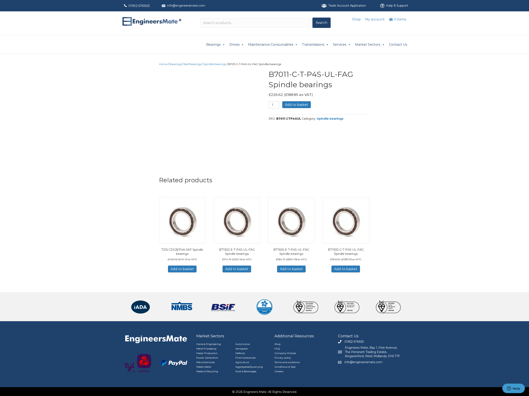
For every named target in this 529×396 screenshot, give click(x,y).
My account (375, 19)
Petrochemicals (205, 362)
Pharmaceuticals (245, 357)
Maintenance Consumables (270, 45)
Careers (278, 371)
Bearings (213, 45)
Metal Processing (206, 348)
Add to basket (296, 105)
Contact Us (398, 45)
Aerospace (241, 348)
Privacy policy (282, 357)
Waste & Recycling (207, 371)
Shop (356, 19)
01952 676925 (139, 6)
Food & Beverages (245, 371)
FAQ (277, 348)
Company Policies (285, 353)
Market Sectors (367, 45)
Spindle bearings (214, 64)
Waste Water (203, 366)
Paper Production (207, 353)
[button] (321, 23)
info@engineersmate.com (186, 5)
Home (163, 64)
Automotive (242, 344)
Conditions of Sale (284, 366)
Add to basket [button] (182, 269)
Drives (234, 45)
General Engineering (208, 344)
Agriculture (242, 362)
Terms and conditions (287, 362)
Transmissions (313, 45)
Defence (240, 353)
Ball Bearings (192, 64)
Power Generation (207, 357)
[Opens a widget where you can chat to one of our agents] (513, 389)
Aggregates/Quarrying (249, 366)
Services (339, 45)
